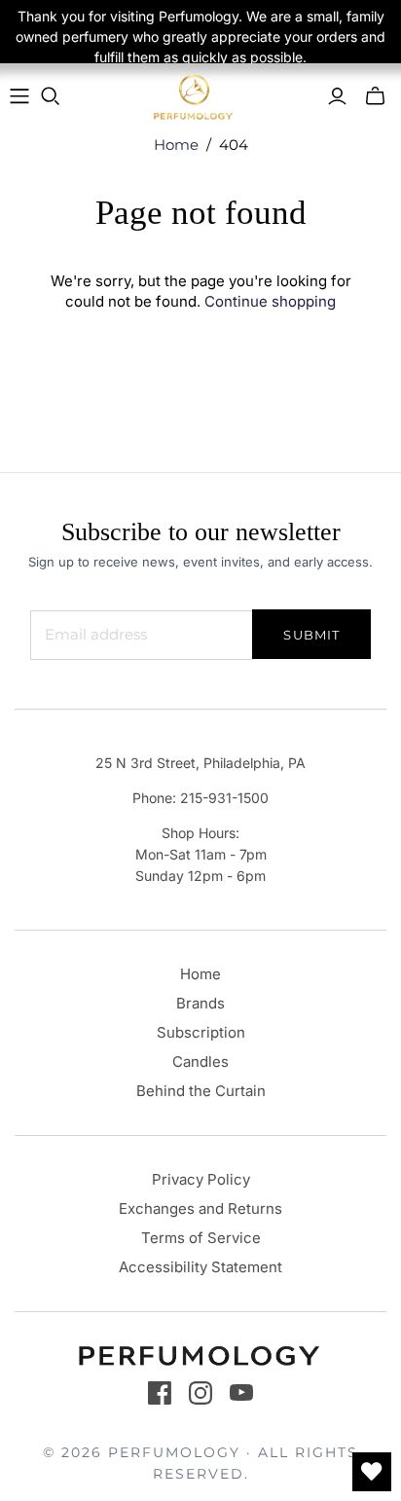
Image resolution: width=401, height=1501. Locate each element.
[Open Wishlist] (371, 1471)
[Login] (337, 96)
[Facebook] (159, 1393)
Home (176, 144)
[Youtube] (241, 1393)
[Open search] (50, 96)
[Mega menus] (19, 96)
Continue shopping (270, 301)
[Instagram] (200, 1393)
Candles (200, 1061)
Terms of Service (201, 1237)
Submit (311, 634)
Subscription (201, 1032)
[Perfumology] (193, 96)
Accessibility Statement (200, 1267)
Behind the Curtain (201, 1090)
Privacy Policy (201, 1179)
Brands (200, 1003)
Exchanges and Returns (200, 1208)
